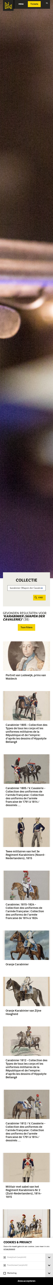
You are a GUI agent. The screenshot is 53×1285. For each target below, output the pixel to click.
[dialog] (26, 1261)
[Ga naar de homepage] (8, 5)
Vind (40, 598)
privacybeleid (9, 1249)
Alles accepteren (26, 1281)
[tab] (49, 1257)
